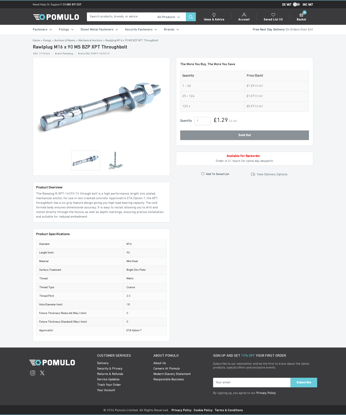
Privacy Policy (266, 393)
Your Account (106, 390)
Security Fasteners (139, 29)
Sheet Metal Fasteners (97, 29)
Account (244, 19)
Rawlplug (68, 54)
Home (36, 40)
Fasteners (40, 29)
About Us (159, 363)
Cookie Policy (203, 410)
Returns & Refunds (110, 374)
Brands (169, 29)
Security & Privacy (110, 368)
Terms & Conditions (229, 410)
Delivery (103, 363)
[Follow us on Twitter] (42, 374)
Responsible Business (168, 379)
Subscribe (304, 382)
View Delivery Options (272, 174)
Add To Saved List (217, 174)
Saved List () (273, 19)
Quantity (186, 120)
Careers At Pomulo (166, 368)
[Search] (191, 16)
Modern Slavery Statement (172, 374)
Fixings (64, 29)
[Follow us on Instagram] (32, 374)
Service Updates (108, 379)
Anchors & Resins (64, 40)
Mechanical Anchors (90, 40)
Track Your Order (109, 385)
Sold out (244, 135)
